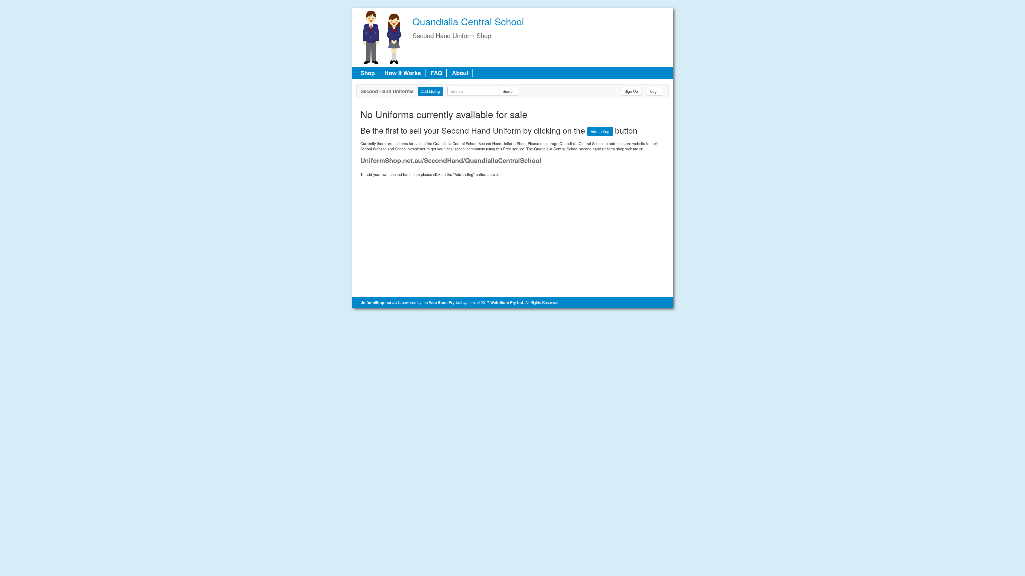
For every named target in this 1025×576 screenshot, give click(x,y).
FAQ (436, 73)
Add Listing (600, 131)
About (460, 73)
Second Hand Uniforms (387, 91)
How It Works (402, 73)
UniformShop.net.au (378, 302)
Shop (367, 73)
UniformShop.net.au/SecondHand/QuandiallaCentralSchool (451, 160)
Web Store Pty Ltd (445, 302)
